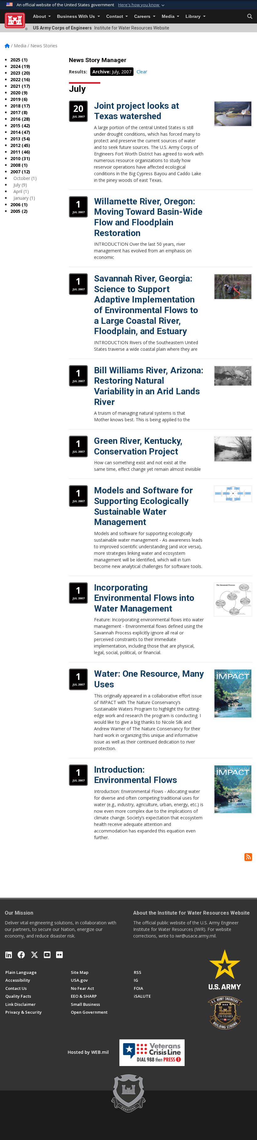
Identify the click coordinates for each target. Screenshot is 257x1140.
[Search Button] (249, 16)
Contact (115, 16)
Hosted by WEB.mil (88, 1052)
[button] (142, 5)
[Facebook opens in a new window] (21, 954)
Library (194, 16)
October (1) (25, 178)
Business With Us (76, 16)
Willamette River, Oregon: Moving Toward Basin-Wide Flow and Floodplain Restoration (148, 217)
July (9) (20, 185)
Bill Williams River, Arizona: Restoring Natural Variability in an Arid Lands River (148, 386)
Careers (143, 16)
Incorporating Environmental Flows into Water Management (144, 598)
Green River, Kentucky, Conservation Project (138, 446)
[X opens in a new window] (34, 954)
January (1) (24, 198)
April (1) (21, 191)
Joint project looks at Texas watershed (136, 111)
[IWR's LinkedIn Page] (8, 954)
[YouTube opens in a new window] (47, 954)
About (40, 16)
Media (169, 16)
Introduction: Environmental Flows (135, 774)
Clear (142, 72)
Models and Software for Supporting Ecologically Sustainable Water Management (143, 506)
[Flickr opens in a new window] (59, 954)
